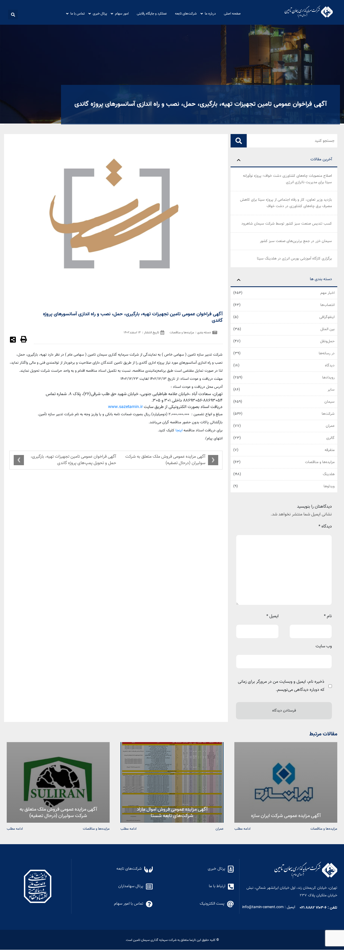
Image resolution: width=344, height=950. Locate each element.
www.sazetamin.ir (125, 407)
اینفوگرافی (327, 317)
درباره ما (210, 13)
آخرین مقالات (321, 159)
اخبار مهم (327, 293)
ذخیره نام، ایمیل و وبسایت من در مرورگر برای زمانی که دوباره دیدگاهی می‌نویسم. (281, 685)
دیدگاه (330, 366)
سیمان (329, 402)
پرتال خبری (100, 13)
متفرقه (330, 450)
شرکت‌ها (328, 414)
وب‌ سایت (324, 646)
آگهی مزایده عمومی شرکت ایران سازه (286, 815)
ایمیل (272, 616)
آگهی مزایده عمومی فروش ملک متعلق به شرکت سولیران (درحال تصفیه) (165, 460)
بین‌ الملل (327, 329)
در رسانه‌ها (327, 353)
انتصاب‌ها (327, 305)
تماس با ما (77, 13)
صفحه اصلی (232, 13)
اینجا (178, 431)
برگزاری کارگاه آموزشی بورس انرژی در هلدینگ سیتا (294, 259)
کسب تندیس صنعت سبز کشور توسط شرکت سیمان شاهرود (286, 224)
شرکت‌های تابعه (186, 13)
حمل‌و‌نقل (327, 341)
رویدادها (328, 378)
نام (328, 616)
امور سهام (122, 13)
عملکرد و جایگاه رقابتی (152, 13)
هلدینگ (329, 474)
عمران (330, 426)
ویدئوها (329, 486)
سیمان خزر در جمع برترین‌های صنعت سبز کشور (296, 241)
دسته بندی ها (321, 279)
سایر (331, 390)
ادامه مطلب (242, 828)
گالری (330, 438)
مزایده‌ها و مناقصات (320, 462)
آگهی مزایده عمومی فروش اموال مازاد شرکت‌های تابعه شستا (172, 812)
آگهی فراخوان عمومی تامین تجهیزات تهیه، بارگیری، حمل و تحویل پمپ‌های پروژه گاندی (73, 460)
